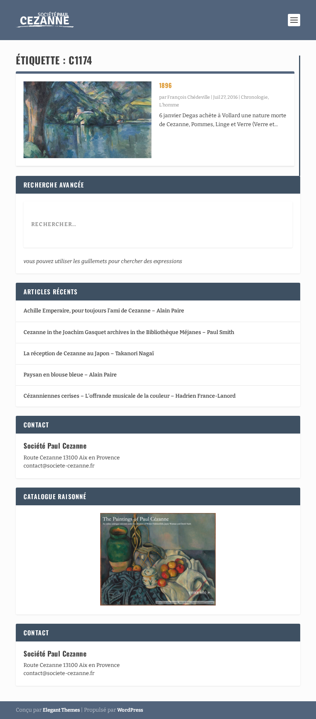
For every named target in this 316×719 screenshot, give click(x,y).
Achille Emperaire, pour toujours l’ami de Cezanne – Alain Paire (104, 310)
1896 (165, 85)
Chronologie (254, 97)
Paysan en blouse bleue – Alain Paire (70, 374)
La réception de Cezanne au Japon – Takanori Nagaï (89, 353)
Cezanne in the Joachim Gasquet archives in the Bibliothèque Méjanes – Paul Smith (129, 332)
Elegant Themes (61, 710)
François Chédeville (188, 97)
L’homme (169, 105)
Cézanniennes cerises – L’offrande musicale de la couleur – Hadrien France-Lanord (129, 396)
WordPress (130, 710)
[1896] (87, 119)
